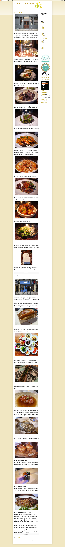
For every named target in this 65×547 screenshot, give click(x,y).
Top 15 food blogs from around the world (45, 90)
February (43, 35)
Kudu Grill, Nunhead (18, 12)
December (43, 26)
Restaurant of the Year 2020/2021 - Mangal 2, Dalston (24, 276)
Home (26, 536)
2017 (42, 43)
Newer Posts (16, 536)
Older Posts (37, 536)
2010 (42, 49)
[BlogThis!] (25, 534)
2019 (42, 41)
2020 (42, 40)
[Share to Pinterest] (27, 534)
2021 (42, 39)
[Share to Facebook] (26, 534)
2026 (42, 22)
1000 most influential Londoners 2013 (45, 77)
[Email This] (24, 534)
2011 (42, 48)
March (43, 34)
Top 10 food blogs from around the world (45, 92)
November (43, 27)
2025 (42, 23)
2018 (42, 42)
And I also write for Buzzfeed (44, 102)
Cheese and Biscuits (24, 3)
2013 (42, 46)
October (43, 28)
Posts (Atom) (18, 537)
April (42, 33)
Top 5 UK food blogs (43, 100)
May (42, 32)
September (43, 29)
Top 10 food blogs (43, 94)
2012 (42, 47)
